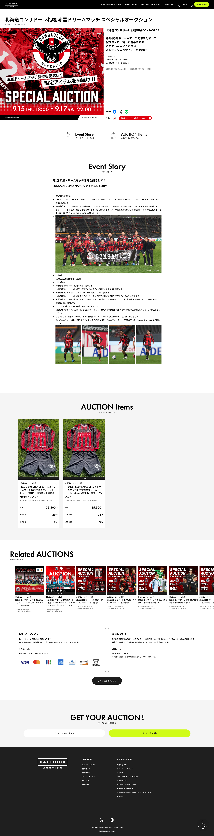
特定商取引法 (122, 781)
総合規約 (120, 773)
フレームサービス (88, 777)
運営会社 (120, 796)
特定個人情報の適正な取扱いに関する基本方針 (134, 792)
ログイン (85, 781)
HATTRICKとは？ (89, 765)
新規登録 (85, 784)
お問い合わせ (122, 765)
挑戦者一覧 (86, 769)
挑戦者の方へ (87, 773)
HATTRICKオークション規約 (128, 777)
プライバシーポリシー (125, 769)
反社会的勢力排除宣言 (125, 788)
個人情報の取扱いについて (126, 784)
